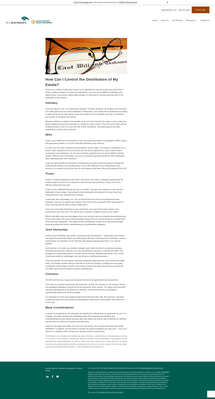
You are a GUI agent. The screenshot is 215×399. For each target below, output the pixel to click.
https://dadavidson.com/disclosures (152, 368)
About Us (165, 20)
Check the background (83, 2)
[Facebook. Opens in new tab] (52, 377)
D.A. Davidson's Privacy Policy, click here (110, 392)
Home (155, 20)
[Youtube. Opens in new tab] (57, 377)
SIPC (167, 372)
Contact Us (204, 20)
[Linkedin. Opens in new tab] (47, 377)
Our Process (177, 20)
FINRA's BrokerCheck (128, 2)
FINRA (163, 372)
